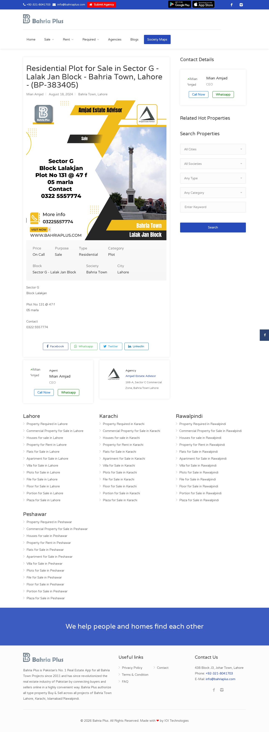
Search (213, 227)
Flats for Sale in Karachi (119, 452)
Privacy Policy (132, 668)
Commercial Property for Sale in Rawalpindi (210, 431)
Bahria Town (87, 94)
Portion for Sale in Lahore (44, 493)
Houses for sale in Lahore (44, 438)
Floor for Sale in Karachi (120, 486)
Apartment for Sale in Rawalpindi (203, 458)
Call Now (43, 392)
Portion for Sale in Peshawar (46, 591)
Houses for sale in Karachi (121, 438)
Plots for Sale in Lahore (43, 472)
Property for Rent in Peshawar (48, 543)
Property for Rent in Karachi (123, 445)
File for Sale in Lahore (42, 479)
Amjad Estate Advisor (140, 376)
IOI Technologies (176, 721)
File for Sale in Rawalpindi (197, 479)
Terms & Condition (135, 675)
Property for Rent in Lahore (46, 445)
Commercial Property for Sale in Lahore (54, 431)
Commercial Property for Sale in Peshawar (57, 529)
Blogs (134, 39)
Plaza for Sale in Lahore (43, 500)
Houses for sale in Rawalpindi (200, 438)
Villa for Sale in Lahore (42, 465)
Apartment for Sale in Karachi (124, 458)
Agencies (114, 39)
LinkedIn (138, 346)
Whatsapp (85, 346)
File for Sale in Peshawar (44, 577)
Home (31, 39)
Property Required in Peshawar (49, 522)
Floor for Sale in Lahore (43, 486)
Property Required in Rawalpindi (202, 424)
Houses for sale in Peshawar (46, 536)
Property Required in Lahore (47, 424)
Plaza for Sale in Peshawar (45, 598)
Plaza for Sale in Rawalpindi (199, 500)
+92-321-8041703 (38, 4)
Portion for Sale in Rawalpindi (200, 493)
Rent (66, 39)
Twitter (112, 346)
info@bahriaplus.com (71, 4)
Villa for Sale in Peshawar (44, 563)
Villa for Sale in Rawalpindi (197, 465)
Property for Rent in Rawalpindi (202, 445)
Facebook (56, 346)
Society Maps (157, 39)
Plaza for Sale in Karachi (120, 500)
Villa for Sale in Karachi (119, 465)
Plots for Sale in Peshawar (45, 570)
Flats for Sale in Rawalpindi (198, 452)
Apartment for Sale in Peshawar (49, 557)
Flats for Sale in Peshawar (45, 550)
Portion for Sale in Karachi (121, 493)
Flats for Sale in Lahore (42, 452)
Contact (163, 668)
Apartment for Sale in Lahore (47, 458)
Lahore (103, 94)
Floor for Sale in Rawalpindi (198, 486)
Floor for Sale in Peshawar (45, 584)
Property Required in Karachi (123, 424)
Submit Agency (103, 4)
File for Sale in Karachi (118, 479)
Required (89, 39)
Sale (47, 39)
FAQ (125, 681)
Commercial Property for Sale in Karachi (131, 431)
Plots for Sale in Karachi (120, 472)
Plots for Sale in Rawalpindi (198, 472)
